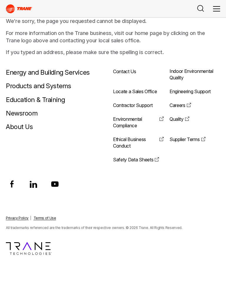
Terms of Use (45, 218)
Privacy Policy (17, 218)
